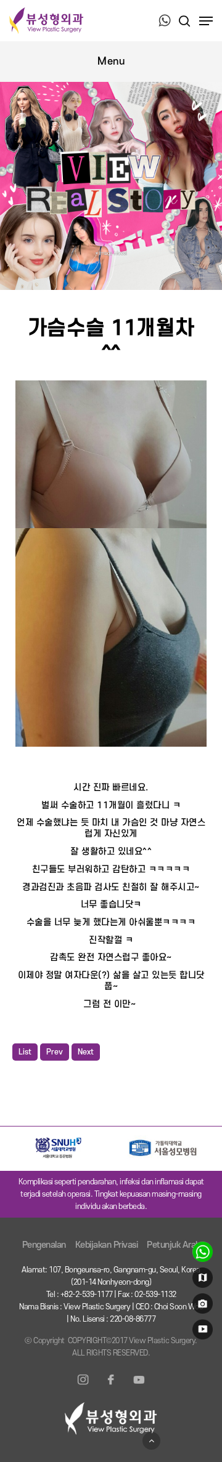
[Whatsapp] (164, 21)
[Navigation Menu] (206, 21)
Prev (54, 1052)
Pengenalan (44, 1245)
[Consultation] (200, 1254)
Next (86, 1052)
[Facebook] (111, 1387)
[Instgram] (83, 1387)
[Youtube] (139, 1387)
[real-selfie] (200, 1306)
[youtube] (200, 1332)
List (24, 1052)
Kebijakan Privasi (106, 1245)
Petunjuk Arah (173, 1245)
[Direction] (200, 1280)
